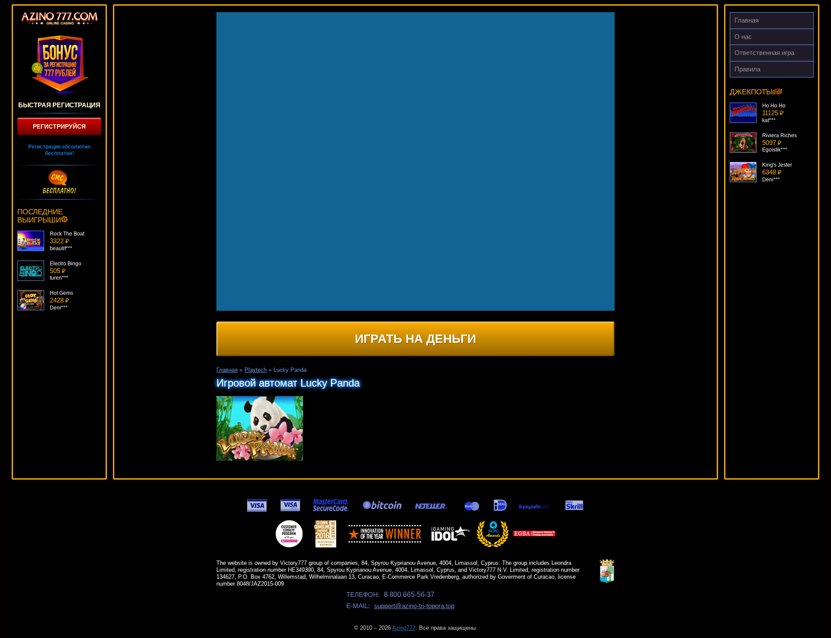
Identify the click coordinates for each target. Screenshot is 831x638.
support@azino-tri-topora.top (414, 605)
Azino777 (404, 628)
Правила (747, 69)
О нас (743, 36)
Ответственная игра (764, 52)
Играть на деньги (415, 338)
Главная (746, 20)
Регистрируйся (59, 126)
